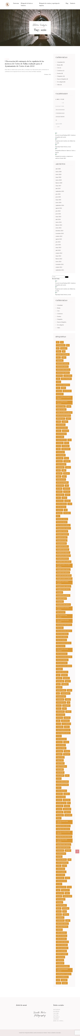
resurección (60, 850)
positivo (67, 806)
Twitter (55, 1015)
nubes (58, 787)
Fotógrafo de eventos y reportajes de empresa (49, 4)
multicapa (59, 751)
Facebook (56, 1011)
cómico (68, 467)
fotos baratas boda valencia (64, 624)
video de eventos (61, 939)
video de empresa (61, 936)
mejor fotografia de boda (63, 730)
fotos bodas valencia (62, 634)
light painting (65, 721)
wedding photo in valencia (63, 974)
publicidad (59, 812)
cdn (69, 440)
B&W (63, 388)
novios (58, 778)
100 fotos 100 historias (62, 354)
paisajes (67, 794)
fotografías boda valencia (63, 604)
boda (69, 406)
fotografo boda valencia (63, 572)
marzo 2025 (58, 171)
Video (58, 84)
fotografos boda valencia (63, 589)
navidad (67, 751)
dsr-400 (59, 488)
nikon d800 (60, 769)
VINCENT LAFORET (62, 954)
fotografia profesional (62, 558)
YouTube (56, 1013)
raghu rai (67, 812)
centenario (59, 443)
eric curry (66, 491)
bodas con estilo (61, 409)
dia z (64, 476)
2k (57, 342)
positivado (59, 806)
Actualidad (59, 62)
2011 (58, 357)
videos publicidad (61, 951)
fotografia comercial (62, 531)
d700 (58, 470)
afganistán (59, 360)
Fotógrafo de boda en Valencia (27, 4)
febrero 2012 (59, 259)
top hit (58, 908)
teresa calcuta (67, 896)
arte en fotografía (66, 379)
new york (66, 754)
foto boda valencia (61, 522)
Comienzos (60, 70)
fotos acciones (60, 612)
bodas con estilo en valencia (64, 412)
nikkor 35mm (60, 763)
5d (57, 348)
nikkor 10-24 (60, 757)
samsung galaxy (61, 872)
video (67, 920)
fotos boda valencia (62, 637)
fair (65, 510)
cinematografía (60, 455)
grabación (64, 684)
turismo (59, 914)
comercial (67, 461)
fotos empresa (60, 646)
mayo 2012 (58, 256)
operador (59, 794)
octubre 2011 (59, 267)
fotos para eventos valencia (64, 666)
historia (68, 699)
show (67, 878)
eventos (67, 501)
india (64, 708)
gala (58, 675)
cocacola (59, 461)
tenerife (59, 896)
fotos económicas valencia (63, 643)
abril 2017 (58, 188)
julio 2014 (58, 211)
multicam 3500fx (61, 748)
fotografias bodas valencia (63, 561)
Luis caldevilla (66, 724)
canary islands (60, 424)
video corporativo (61, 932)
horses (58, 705)
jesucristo (59, 717)
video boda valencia (62, 926)
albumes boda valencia (63, 372)
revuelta (68, 850)
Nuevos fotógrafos (61, 79)
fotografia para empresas (63, 555)
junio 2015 (58, 197)
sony (69, 887)
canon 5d (65, 431)
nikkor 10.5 (59, 760)
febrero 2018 (59, 183)
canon (58, 431)
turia (64, 911)
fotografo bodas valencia (63, 569)
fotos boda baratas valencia (64, 631)
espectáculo (60, 494)
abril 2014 (58, 219)
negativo (59, 754)
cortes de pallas (61, 464)
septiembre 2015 (60, 191)
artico (58, 382)
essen (67, 494)
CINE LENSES (65, 449)
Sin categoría (60, 82)
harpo (69, 690)
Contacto (72, 3)
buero (68, 418)
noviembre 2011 (60, 264)
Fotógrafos (59, 76)
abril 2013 (58, 250)
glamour (59, 678)
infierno (68, 711)
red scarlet (68, 815)
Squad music (65, 890)
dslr (67, 485)
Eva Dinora (59, 501)
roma (64, 865)
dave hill (59, 473)
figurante (59, 513)
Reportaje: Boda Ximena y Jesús (63, 146)
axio (58, 388)
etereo (64, 498)
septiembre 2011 (60, 270)
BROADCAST (60, 418)
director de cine (61, 479)
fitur (58, 516)
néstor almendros (61, 791)
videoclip (59, 929)
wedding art (60, 963)
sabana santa (60, 869)
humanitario (66, 705)
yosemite (64, 980)
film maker (67, 513)
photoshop (66, 800)
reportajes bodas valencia (63, 844)
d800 (64, 470)
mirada (58, 736)
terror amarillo (60, 899)
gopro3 (68, 681)
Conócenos (16, 3)
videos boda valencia (62, 942)
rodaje (58, 865)
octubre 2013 (59, 236)
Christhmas (65, 446)
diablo (58, 476)
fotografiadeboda (61, 543)
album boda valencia (62, 366)
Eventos (59, 73)
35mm (58, 351)
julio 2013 (58, 242)
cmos (66, 458)
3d (61, 342)
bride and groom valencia (63, 415)
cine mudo (59, 458)
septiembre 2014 (60, 205)
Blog (67, 3)
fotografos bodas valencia (63, 586)
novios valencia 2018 (62, 781)
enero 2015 (58, 202)
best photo (59, 394)
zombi (58, 983)
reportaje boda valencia (63, 829)
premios (59, 809)
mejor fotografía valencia (63, 733)
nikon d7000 (60, 775)
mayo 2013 (58, 247)
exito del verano (61, 507)
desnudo (66, 473)
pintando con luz (61, 803)
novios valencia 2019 (62, 784)
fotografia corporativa (62, 534)
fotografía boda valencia (63, 595)
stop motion (60, 893)
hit (68, 702)
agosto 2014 (59, 208)
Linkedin (56, 1019)
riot (69, 859)
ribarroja (59, 856)
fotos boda (59, 628)
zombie (64, 983)
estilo (58, 498)
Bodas (58, 65)
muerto (66, 742)
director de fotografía (62, 482)
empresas (66, 488)
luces (58, 724)
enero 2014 (58, 228)
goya (58, 684)
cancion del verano (62, 427)
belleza (59, 391)
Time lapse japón (61, 905)
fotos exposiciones (61, 654)
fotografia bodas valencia (63, 528)
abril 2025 (58, 169)
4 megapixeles (60, 345)
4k (67, 345)
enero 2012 (58, 261)
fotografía (59, 592)
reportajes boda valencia (63, 847)
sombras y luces (61, 887)
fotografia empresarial (62, 549)
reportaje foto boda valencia (64, 836)
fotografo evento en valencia (64, 578)
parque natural (60, 797)
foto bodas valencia (62, 519)
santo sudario (60, 875)
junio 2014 (58, 214)
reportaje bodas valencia (63, 826)
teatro (67, 893)
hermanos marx (61, 696)
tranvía (58, 911)
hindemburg (60, 699)
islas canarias (60, 714)
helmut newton (65, 693)
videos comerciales (62, 945)
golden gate (60, 681)
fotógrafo (59, 669)
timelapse (59, 902)
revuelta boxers (61, 853)
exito (70, 504)
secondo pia (60, 878)
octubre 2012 (59, 253)
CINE (58, 449)
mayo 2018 (58, 177)
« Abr (58, 126)
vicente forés (60, 920)
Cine (58, 68)
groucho (59, 687)
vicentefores (60, 917)
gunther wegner (61, 690)
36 (63, 351)
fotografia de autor (61, 537)
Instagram (56, 1009)
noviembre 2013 (60, 233)
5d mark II (63, 348)
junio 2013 (58, 244)
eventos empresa (61, 504)
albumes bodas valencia (63, 369)
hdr (58, 693)
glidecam (66, 678)
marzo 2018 (58, 180)
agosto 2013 (59, 239)
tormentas (65, 908)
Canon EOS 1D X (61, 440)
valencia (66, 914)
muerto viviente (61, 745)
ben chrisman (67, 391)
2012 (64, 357)
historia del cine (61, 702)
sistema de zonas (61, 881)
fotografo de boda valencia (63, 575)
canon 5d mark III (61, 434)
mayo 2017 (58, 185)
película (59, 800)
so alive (59, 884)
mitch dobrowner (61, 739)
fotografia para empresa (63, 552)
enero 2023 (58, 174)
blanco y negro (61, 406)
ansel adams (68, 375)
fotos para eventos (61, 663)
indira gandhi (60, 711)
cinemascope (60, 452)
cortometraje (60, 467)
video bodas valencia (62, 923)
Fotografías (60, 601)
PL (68, 803)
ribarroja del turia (61, 859)
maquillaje (59, 727)
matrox (67, 727)
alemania (59, 375)
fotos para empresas (62, 660)
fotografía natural (61, 598)
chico (66, 443)
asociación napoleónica (63, 385)
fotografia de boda (61, 540)
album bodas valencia (62, 363)
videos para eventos (62, 948)
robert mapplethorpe (62, 862)
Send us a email (58, 1020)
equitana (59, 491)
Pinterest (56, 1017)
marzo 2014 (58, 222)
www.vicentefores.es (62, 977)
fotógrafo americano (62, 672)
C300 (58, 421)
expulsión (59, 510)
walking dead (60, 957)
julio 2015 (58, 194)
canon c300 (60, 437)
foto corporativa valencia (63, 525)
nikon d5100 (60, 772)
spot (58, 890)
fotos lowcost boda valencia (64, 657)
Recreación (60, 815)
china (58, 446)
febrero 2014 (59, 225)
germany (64, 675)
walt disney (60, 960)
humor (58, 708)
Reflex (58, 818)
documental (60, 485)
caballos (65, 421)
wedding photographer (62, 966)
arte (58, 379)
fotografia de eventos (62, 546)
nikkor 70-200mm (61, 766)
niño (67, 775)
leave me (67, 717)
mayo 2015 (58, 200)
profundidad (67, 809)
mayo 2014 (58, 216)
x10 (58, 980)
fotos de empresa (61, 640)
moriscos (59, 742)
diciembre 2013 (59, 230)
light (58, 721)
